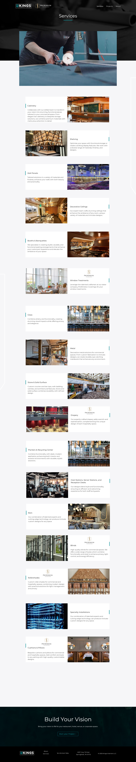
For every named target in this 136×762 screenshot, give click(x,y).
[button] (114, 83)
